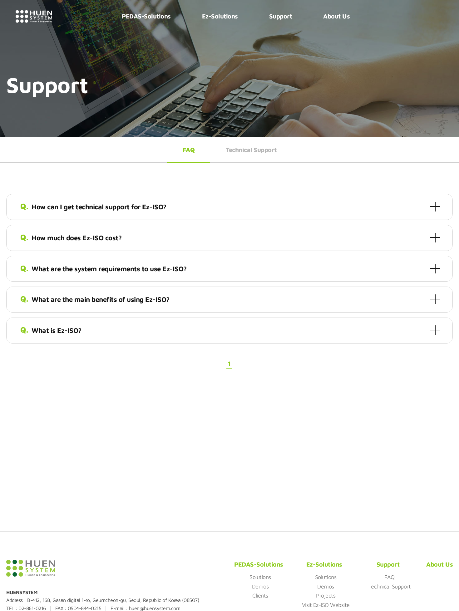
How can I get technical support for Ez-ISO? (99, 207)
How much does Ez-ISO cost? (76, 238)
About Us (336, 16)
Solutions (260, 577)
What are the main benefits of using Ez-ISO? (101, 299)
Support (280, 16)
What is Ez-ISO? (56, 330)
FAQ (189, 149)
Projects (325, 595)
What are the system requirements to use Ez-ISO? (109, 269)
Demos (260, 586)
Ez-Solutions (220, 16)
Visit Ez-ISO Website (326, 605)
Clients (260, 595)
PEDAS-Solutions (146, 16)
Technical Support (251, 149)
